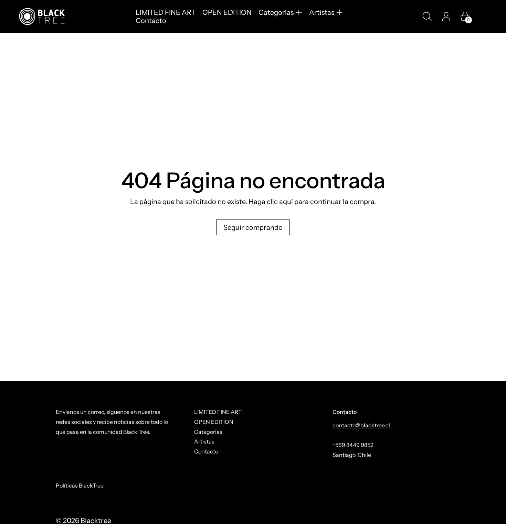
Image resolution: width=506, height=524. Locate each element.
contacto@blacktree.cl (361, 425)
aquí (286, 201)
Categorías (208, 431)
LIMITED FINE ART (166, 12)
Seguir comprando (253, 227)
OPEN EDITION (227, 12)
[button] (427, 16)
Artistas (204, 441)
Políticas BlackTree (80, 485)
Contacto (151, 21)
